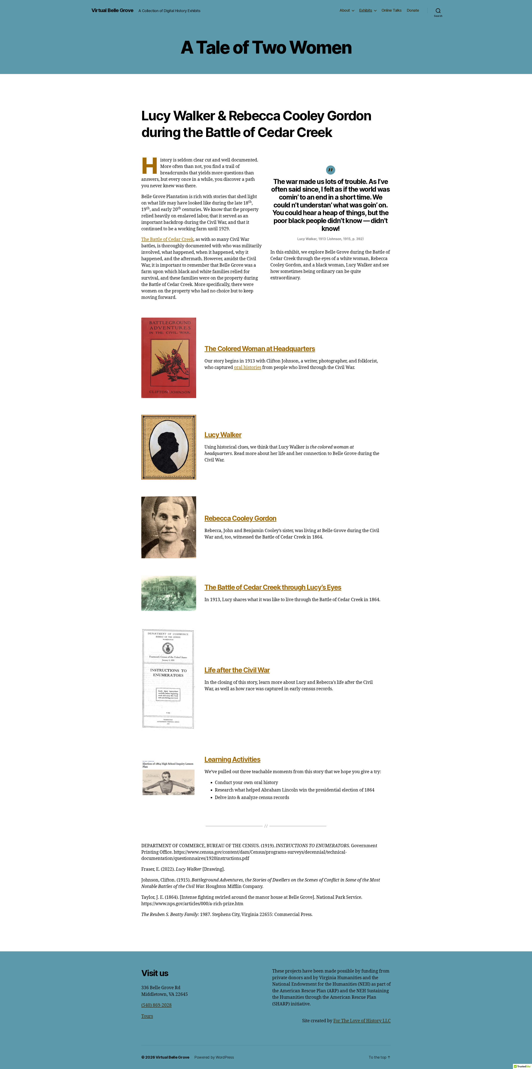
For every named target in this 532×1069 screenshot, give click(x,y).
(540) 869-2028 (156, 1005)
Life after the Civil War (237, 670)
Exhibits (365, 10)
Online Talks (392, 10)
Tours (147, 1016)
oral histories (247, 367)
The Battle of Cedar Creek (167, 239)
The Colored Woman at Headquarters (259, 349)
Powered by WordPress (214, 1057)
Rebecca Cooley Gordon (240, 518)
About (345, 10)
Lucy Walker (222, 435)
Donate (413, 10)
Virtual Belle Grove (112, 10)
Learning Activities (232, 759)
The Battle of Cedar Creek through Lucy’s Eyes (272, 587)
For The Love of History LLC (362, 1021)
